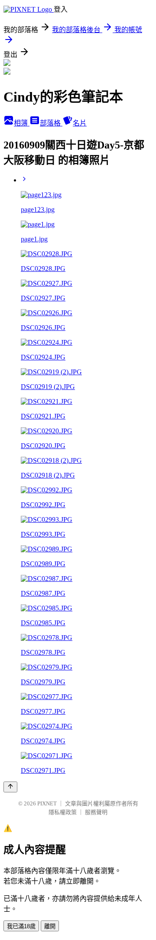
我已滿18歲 (21, 926)
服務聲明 (96, 812)
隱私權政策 (63, 812)
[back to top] (10, 787)
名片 (80, 123)
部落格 (51, 123)
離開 (49, 926)
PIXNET (47, 803)
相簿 (21, 123)
